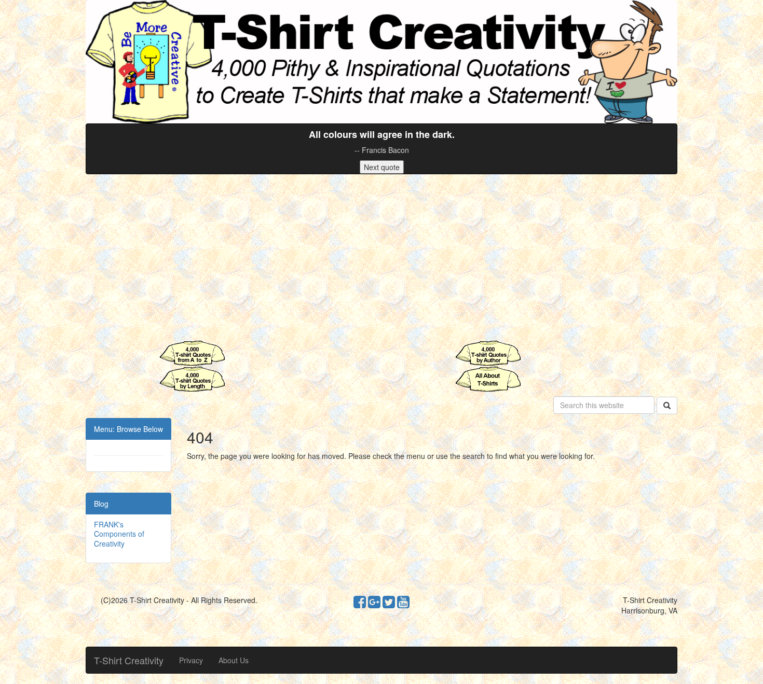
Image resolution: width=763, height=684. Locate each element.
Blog (101, 503)
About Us (234, 660)
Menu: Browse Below (128, 429)
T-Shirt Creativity (129, 660)
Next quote (382, 167)
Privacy (191, 660)
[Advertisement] (381, 257)
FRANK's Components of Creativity (119, 533)
